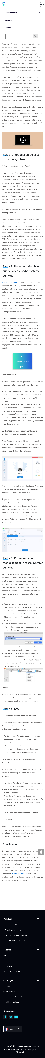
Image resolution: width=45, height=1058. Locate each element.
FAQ (5, 955)
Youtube (16, 1017)
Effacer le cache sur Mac (12, 930)
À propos (6, 986)
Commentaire (8, 966)
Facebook (5, 1017)
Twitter (11, 1017)
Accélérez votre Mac (10, 925)
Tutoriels (6, 961)
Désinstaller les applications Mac (15, 935)
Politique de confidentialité (13, 997)
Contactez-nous (9, 992)
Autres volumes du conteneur (14, 940)
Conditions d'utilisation (11, 1002)
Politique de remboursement (14, 971)
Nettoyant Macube (9, 282)
